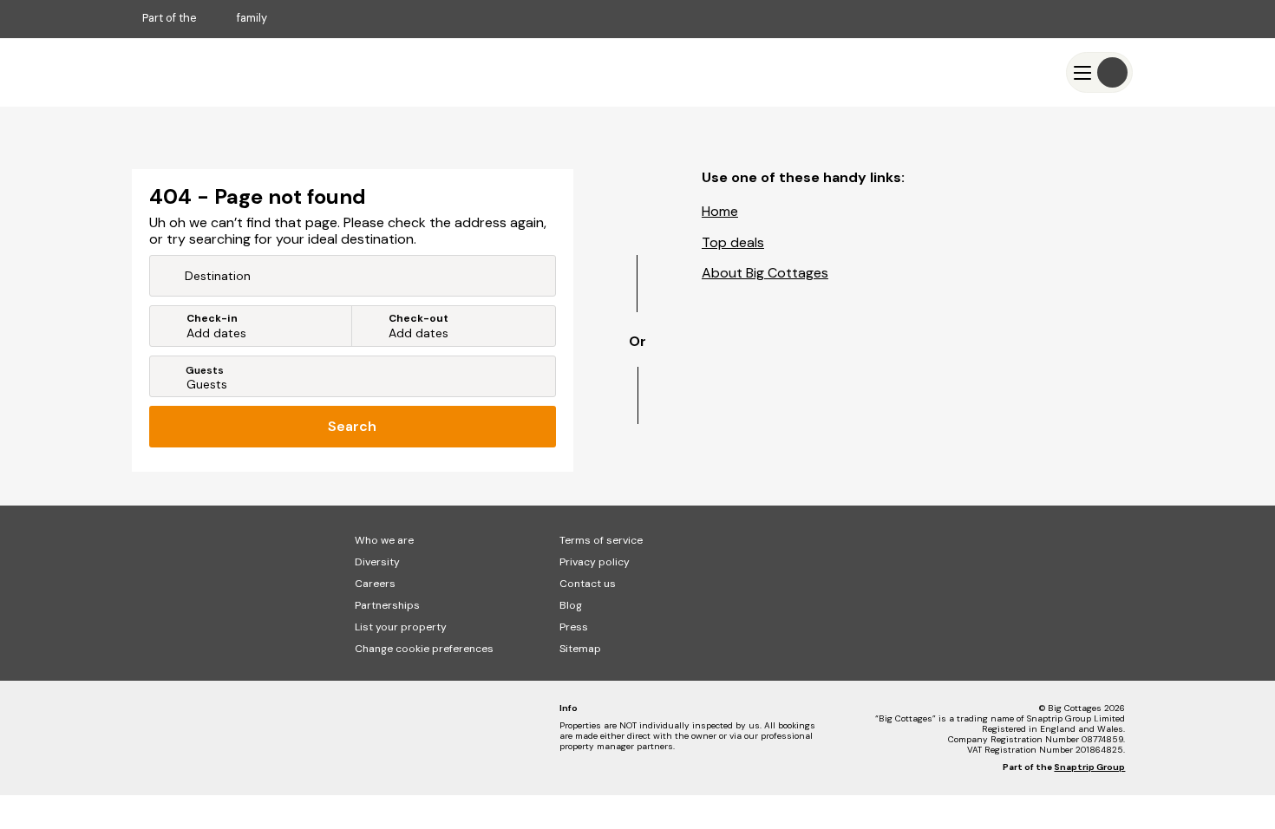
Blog (570, 605)
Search (352, 426)
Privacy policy (594, 562)
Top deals (733, 242)
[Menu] (1099, 72)
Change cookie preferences (424, 649)
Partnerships (387, 605)
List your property (401, 627)
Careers (375, 584)
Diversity (377, 562)
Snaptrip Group (1089, 767)
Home (720, 211)
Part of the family (204, 17)
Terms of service (601, 540)
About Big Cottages (765, 273)
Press (573, 627)
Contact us (587, 584)
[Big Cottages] (194, 72)
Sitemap (580, 649)
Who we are (384, 540)
